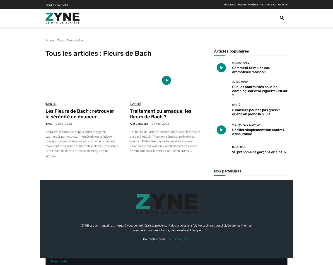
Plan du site (59, 261)
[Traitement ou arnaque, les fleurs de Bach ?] (166, 80)
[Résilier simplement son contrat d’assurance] (221, 130)
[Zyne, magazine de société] (63, 18)
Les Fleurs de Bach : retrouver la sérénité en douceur (80, 113)
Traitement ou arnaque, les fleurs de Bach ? (160, 113)
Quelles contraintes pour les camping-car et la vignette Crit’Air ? (259, 91)
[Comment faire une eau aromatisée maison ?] (221, 67)
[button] (282, 18)
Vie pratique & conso (246, 125)
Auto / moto (240, 82)
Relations (238, 147)
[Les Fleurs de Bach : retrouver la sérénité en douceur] (82, 80)
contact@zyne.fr (178, 239)
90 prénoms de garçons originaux (259, 152)
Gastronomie (240, 63)
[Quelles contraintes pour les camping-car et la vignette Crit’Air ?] (221, 88)
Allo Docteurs (139, 123)
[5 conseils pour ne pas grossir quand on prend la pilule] (221, 110)
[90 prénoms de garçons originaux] (221, 150)
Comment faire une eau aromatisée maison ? (251, 70)
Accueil (50, 40)
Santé (51, 103)
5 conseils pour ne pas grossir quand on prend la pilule (256, 112)
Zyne (49, 123)
